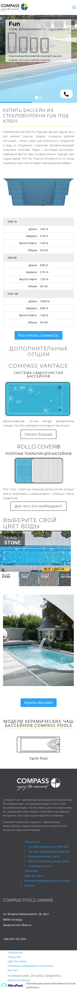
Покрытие (14, 957)
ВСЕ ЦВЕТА (54, 569)
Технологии (15, 952)
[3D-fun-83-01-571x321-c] (38, 208)
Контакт (13, 970)
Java (70, 758)
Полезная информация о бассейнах (31, 965)
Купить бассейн (38, 702)
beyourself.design (19, 980)
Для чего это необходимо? (38, 506)
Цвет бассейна (17, 961)
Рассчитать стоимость (38, 335)
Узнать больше (38, 434)
